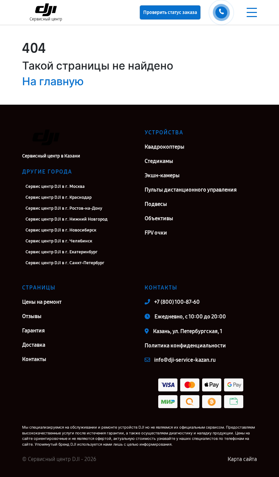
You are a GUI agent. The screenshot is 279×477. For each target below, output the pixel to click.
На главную (53, 81)
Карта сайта (242, 459)
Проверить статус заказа (170, 12)
